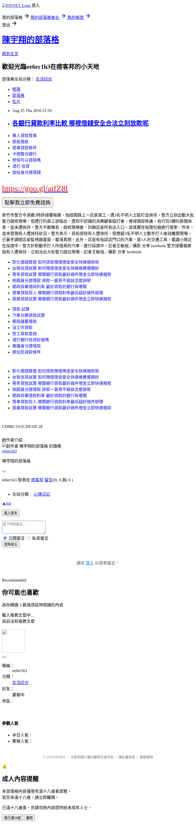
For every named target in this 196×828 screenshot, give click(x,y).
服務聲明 (146, 757)
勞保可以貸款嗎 (26, 160)
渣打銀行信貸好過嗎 (30, 340)
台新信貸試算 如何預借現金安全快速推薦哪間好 (55, 268)
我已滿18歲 (12, 818)
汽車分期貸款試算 (28, 315)
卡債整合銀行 (24, 154)
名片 (16, 101)
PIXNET (60, 757)
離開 (29, 818)
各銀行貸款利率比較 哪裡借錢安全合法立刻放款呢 (80, 123)
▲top (6, 503)
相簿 (16, 89)
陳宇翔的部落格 (30, 39)
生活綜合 (44, 79)
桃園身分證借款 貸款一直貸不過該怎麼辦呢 (51, 280)
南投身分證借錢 (26, 172)
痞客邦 (37, 480)
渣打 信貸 (21, 166)
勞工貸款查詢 (24, 334)
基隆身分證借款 (26, 346)
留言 (48, 480)
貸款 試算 (21, 309)
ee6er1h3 (9, 451)
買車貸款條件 (24, 148)
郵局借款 (20, 142)
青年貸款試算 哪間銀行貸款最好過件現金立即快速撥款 (61, 274)
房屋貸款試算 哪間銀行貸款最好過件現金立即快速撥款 (61, 299)
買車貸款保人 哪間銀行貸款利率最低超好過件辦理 (57, 293)
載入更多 (10, 513)
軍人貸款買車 (24, 135)
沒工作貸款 (22, 327)
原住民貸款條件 (26, 352)
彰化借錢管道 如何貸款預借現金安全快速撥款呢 (55, 262)
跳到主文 (10, 54)
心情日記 (42, 494)
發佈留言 (10, 544)
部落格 (18, 95)
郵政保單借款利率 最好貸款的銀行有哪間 (49, 287)
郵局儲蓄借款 (24, 321)
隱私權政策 (126, 757)
